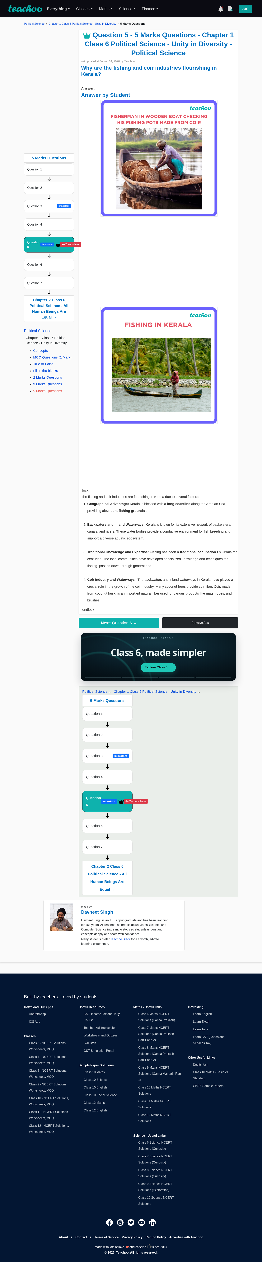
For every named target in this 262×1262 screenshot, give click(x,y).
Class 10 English (95, 1087)
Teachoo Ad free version (100, 1027)
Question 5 (50, 244)
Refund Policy (156, 1237)
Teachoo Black (120, 939)
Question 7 (34, 283)
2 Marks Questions (47, 377)
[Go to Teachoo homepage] (25, 9)
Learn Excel (201, 1021)
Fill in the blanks (45, 371)
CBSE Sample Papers (208, 1086)
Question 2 (34, 187)
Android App (37, 1014)
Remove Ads (200, 622)
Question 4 (34, 224)
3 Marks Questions (47, 384)
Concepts (40, 351)
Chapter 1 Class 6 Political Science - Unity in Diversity (82, 23)
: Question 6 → (119, 623)
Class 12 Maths (94, 1102)
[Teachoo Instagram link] (120, 1222)
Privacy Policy (132, 1237)
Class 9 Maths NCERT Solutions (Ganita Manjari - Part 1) (159, 1073)
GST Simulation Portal (99, 1050)
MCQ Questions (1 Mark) (52, 357)
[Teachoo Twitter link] (131, 1222)
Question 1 (34, 169)
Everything (57, 9)
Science (125, 9)
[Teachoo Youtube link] (142, 1222)
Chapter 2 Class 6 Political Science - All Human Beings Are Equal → (49, 308)
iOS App (34, 1021)
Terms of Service (106, 1237)
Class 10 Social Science (100, 1095)
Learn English (202, 1014)
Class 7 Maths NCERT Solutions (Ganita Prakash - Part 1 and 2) (157, 1034)
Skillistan (90, 1043)
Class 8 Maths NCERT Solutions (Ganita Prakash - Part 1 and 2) (157, 1054)
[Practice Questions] (230, 8)
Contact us (83, 1237)
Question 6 (34, 264)
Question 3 (48, 206)
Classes (83, 9)
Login (245, 8)
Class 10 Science (96, 1079)
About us (65, 1237)
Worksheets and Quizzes (101, 1035)
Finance (148, 9)
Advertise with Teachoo (186, 1237)
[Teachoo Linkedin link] (152, 1222)
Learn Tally (200, 1029)
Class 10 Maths (94, 1072)
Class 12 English (95, 1110)
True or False (43, 364)
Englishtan (200, 1064)
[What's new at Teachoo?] (220, 8)
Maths (104, 9)
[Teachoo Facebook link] (110, 1222)
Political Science (34, 23)
